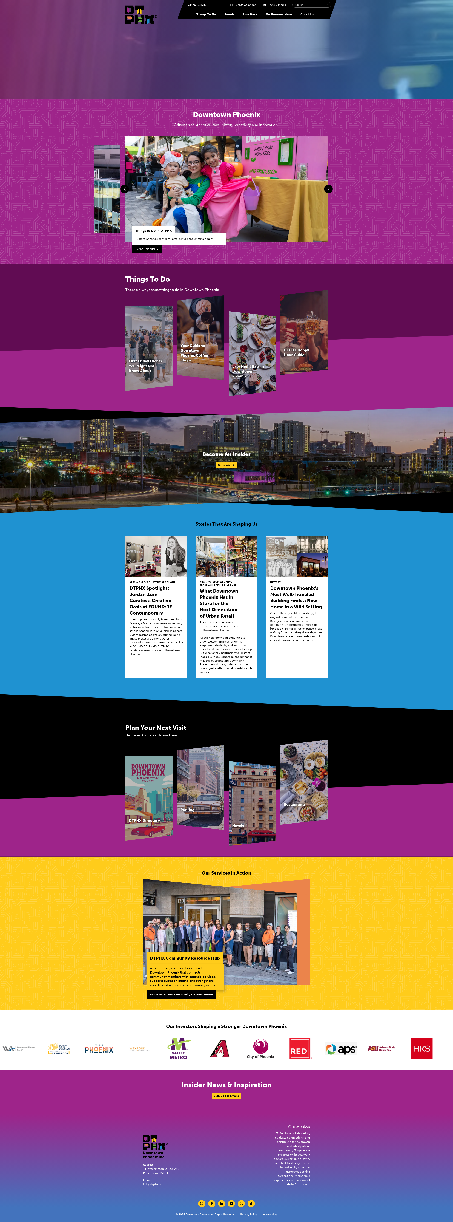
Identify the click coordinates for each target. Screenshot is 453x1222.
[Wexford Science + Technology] (23, 1048)
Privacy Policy (248, 1214)
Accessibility (269, 1214)
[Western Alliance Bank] (386, 1048)
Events (229, 14)
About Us (307, 14)
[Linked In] (221, 1203)
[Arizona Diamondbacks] (103, 1048)
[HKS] (305, 1048)
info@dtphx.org (153, 1184)
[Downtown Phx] (155, 1146)
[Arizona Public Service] (224, 1048)
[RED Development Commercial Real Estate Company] (184, 1048)
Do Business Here (279, 14)
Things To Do (206, 14)
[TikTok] (251, 1203)
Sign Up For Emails (226, 1095)
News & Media (276, 5)
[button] (124, 189)
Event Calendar (145, 249)
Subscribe (224, 465)
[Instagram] (201, 1203)
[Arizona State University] (265, 1048)
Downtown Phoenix (198, 1214)
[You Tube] (231, 1203)
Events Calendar (245, 5)
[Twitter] (241, 1203)
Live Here (250, 14)
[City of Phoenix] (144, 1048)
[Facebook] (211, 1203)
